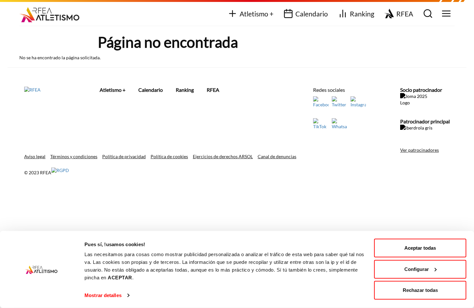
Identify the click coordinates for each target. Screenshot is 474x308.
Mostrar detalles (103, 295)
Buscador (427, 14)
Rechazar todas (420, 290)
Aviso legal (34, 156)
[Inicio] (51, 12)
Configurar (416, 269)
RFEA (404, 14)
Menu (445, 14)
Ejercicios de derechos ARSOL (223, 156)
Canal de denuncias (277, 156)
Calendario (311, 14)
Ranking (362, 14)
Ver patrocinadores (419, 150)
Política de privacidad (124, 156)
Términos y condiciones (73, 156)
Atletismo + (256, 14)
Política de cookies (169, 156)
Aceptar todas (420, 248)
